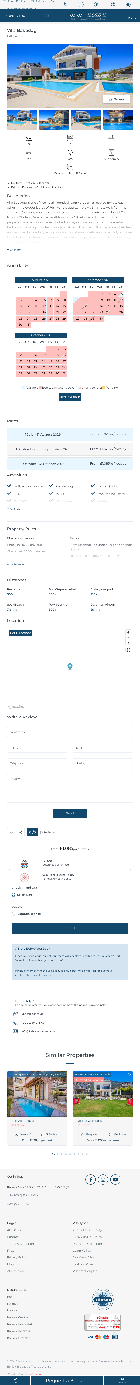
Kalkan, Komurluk (20, 1324)
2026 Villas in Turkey (87, 1237)
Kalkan (12, 1310)
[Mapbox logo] (16, 707)
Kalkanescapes (29, 1361)
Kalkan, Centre (17, 1317)
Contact (13, 1237)
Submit (70, 928)
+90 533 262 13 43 (32, 1014)
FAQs (11, 1250)
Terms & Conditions (21, 1243)
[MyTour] (87, 16)
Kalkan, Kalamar (18, 1331)
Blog (10, 1264)
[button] (27, 16)
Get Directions (20, 633)
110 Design (36, 1374)
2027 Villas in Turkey (87, 1230)
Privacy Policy (17, 1257)
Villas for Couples (85, 1271)
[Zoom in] (128, 632)
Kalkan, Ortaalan (19, 1338)
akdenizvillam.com (99, 1187)
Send (70, 813)
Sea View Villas (83, 1257)
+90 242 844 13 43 (32, 1022)
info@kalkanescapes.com (22, 8)
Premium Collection (87, 1243)
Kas (9, 1297)
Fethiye (12, 1303)
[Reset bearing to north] (128, 643)
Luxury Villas (82, 1250)
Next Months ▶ (70, 396)
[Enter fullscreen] (128, 650)
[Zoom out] (128, 637)
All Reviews (15, 1271)
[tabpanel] (37, 1108)
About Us (14, 1230)
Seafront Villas (83, 1264)
